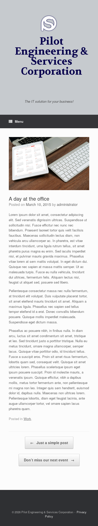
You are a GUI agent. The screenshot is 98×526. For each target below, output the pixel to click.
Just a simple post (49, 442)
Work (27, 418)
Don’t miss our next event (49, 459)
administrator (67, 204)
